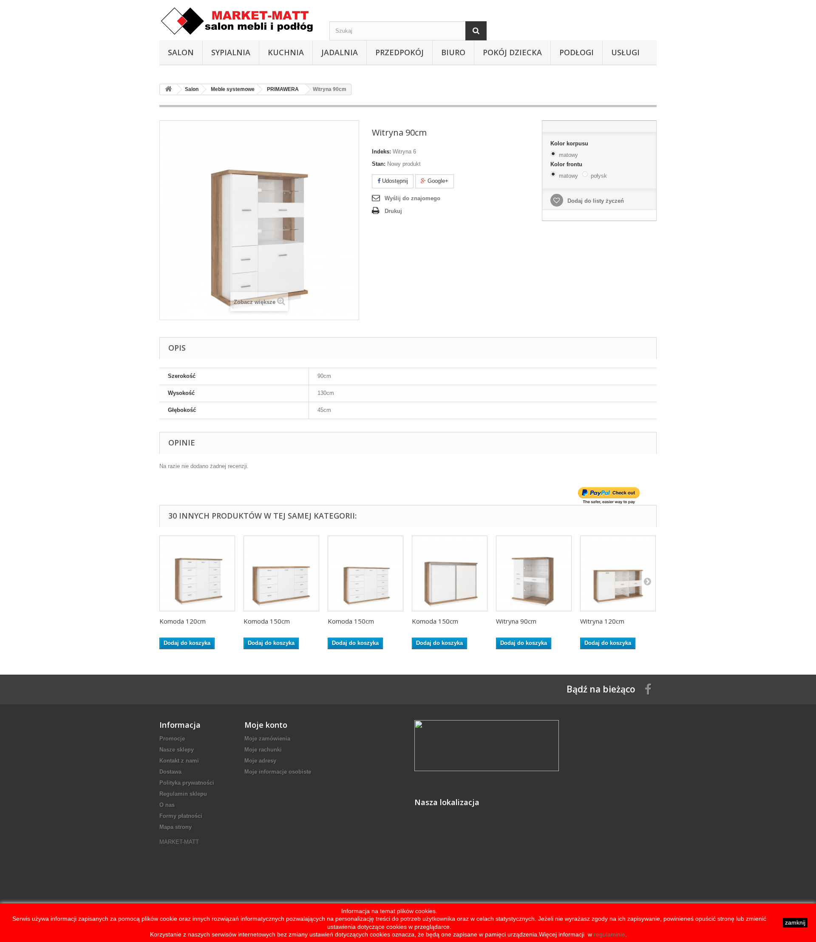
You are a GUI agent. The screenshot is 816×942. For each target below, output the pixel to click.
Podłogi (576, 52)
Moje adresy (260, 761)
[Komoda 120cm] (197, 573)
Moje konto (265, 725)
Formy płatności (180, 816)
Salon (181, 52)
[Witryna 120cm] (618, 573)
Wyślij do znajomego (412, 198)
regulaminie (608, 934)
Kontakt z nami (179, 761)
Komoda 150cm (267, 621)
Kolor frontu (567, 164)
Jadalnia (339, 52)
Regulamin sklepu (183, 794)
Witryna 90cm (516, 621)
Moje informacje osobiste (277, 772)
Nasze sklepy (176, 749)
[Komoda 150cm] (281, 573)
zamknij (795, 922)
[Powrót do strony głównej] (168, 89)
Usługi (625, 52)
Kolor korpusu (570, 143)
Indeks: (381, 151)
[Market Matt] (238, 21)
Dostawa (170, 772)
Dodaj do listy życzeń (595, 201)
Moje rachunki (263, 749)
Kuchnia (286, 52)
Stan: (378, 164)
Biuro (453, 52)
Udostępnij (394, 181)
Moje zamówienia (267, 738)
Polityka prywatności (186, 783)
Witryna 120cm (602, 621)
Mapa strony (175, 827)
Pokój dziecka (512, 52)
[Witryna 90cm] (534, 573)
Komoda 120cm (182, 621)
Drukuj (393, 211)
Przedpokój (399, 52)
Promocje (172, 738)
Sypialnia (230, 52)
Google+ (437, 181)
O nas (167, 805)
